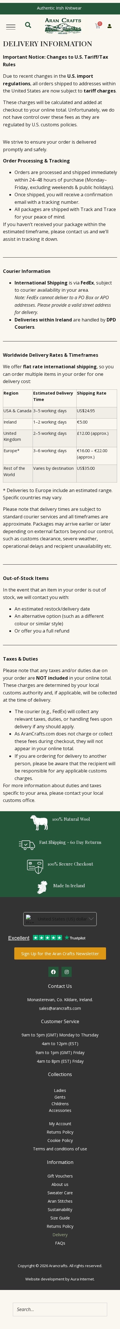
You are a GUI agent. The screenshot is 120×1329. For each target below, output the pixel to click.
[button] (11, 26)
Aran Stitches (60, 1201)
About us (60, 1184)
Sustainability (60, 1209)
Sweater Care (60, 1192)
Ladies (60, 1090)
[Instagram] (66, 972)
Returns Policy (60, 1132)
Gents (60, 1097)
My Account (60, 1123)
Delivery (60, 1234)
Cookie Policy (60, 1140)
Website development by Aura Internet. (60, 1279)
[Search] (101, 1309)
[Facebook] (53, 972)
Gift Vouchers (60, 1176)
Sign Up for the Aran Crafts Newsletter (60, 953)
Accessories (60, 1110)
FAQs (60, 1243)
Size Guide (60, 1218)
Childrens (60, 1103)
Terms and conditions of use (60, 1148)
